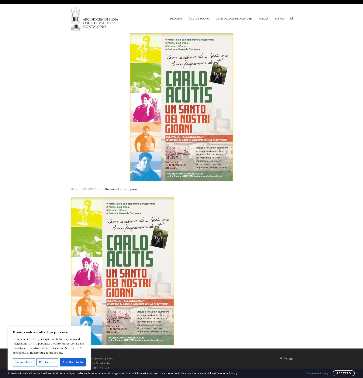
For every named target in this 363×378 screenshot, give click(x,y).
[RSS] (286, 358)
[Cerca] (291, 18)
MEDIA (263, 18)
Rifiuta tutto (47, 362)
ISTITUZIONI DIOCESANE (234, 18)
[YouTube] (290, 358)
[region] (49, 348)
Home (74, 189)
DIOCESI (176, 18)
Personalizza (24, 362)
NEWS (279, 18)
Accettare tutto (73, 362)
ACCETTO (343, 373)
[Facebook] (281, 358)
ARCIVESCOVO (198, 18)
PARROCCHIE (91, 189)
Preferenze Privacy (317, 373)
